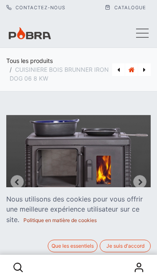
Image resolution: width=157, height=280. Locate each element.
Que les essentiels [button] (72, 246)
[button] (18, 267)
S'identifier (138, 267)
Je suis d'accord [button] (125, 246)
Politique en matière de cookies (60, 220)
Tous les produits (29, 60)
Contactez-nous (39, 7)
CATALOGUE (129, 7)
